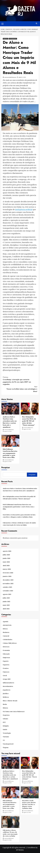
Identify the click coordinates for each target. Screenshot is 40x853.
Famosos (5, 38)
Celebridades (7, 639)
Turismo (6, 737)
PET (4, 722)
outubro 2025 (7, 587)
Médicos (6, 697)
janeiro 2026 (7, 576)
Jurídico (6, 693)
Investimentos (12, 38)
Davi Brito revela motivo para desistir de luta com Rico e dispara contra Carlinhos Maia (19, 516)
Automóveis (7, 625)
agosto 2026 (7, 551)
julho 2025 (6, 598)
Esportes (6, 665)
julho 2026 (6, 555)
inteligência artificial (23, 209)
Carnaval (6, 636)
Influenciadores (8, 683)
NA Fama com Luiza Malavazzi (13, 711)
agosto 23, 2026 (27, 429)
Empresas (6, 657)
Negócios (6, 715)
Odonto (5, 719)
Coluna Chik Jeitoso (10, 643)
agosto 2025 (7, 594)
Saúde (5, 729)
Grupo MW (7, 679)
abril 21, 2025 (22, 77)
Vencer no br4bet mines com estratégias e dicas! (22, 389)
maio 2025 (6, 605)
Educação (6, 654)
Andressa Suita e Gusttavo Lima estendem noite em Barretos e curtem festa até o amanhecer (10, 422)
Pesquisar (5, 467)
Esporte (5, 661)
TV (4, 740)
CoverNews (31, 848)
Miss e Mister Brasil (10, 701)
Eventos (6, 668)
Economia (6, 650)
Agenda (5, 621)
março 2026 (7, 569)
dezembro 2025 (8, 580)
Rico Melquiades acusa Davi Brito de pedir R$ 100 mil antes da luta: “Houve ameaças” (29, 421)
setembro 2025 (8, 591)
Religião (6, 726)
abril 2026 (6, 565)
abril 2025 (6, 609)
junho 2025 (6, 601)
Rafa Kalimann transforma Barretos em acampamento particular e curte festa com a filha (10, 453)
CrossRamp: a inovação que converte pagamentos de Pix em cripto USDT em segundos (17, 380)
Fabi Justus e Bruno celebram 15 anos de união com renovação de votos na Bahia (19, 524)
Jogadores (6, 690)
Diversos (6, 647)
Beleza (5, 629)
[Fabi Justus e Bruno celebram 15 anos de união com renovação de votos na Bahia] (10, 822)
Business (6, 632)
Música (5, 708)
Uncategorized (8, 744)
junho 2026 (6, 558)
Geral (5, 675)
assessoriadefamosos (10, 77)
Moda (5, 704)
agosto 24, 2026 (8, 431)
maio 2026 (6, 562)
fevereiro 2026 (8, 573)
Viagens (5, 747)
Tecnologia (7, 733)
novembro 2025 (8, 583)
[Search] (36, 23)
